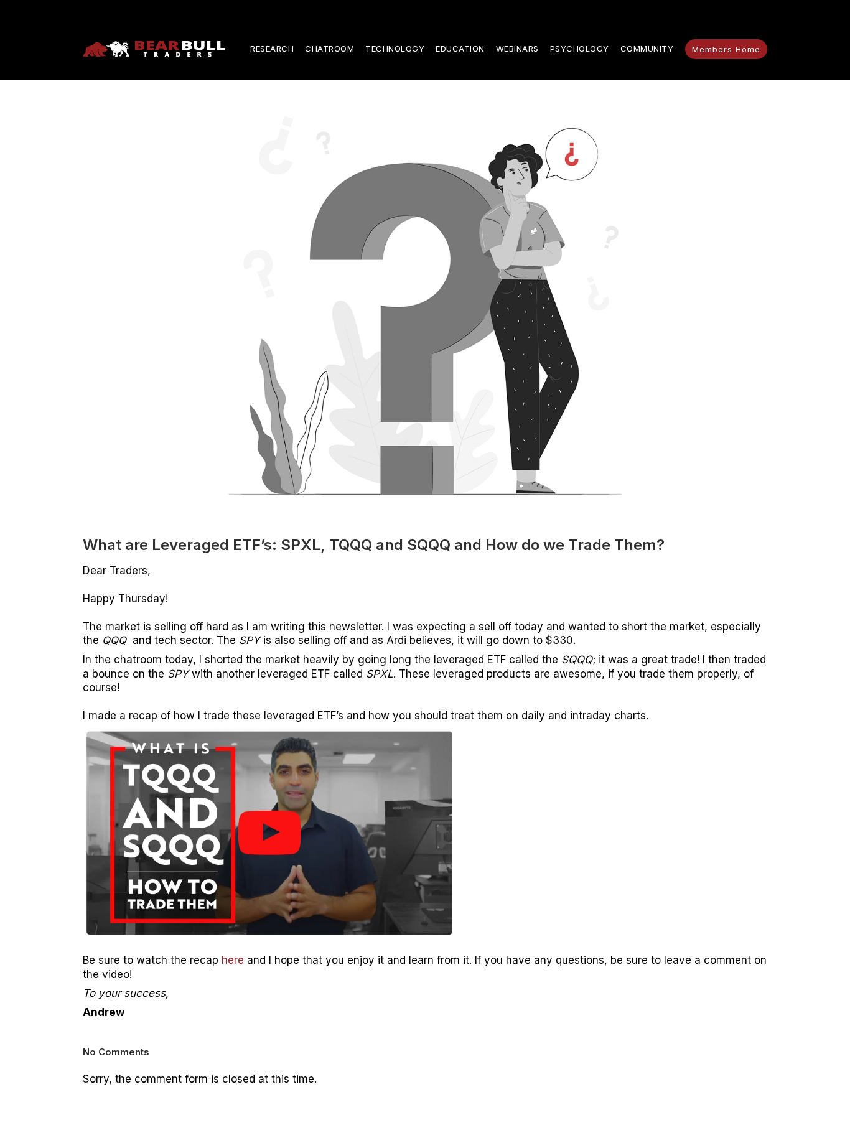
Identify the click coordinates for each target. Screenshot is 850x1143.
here (233, 960)
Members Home (726, 49)
